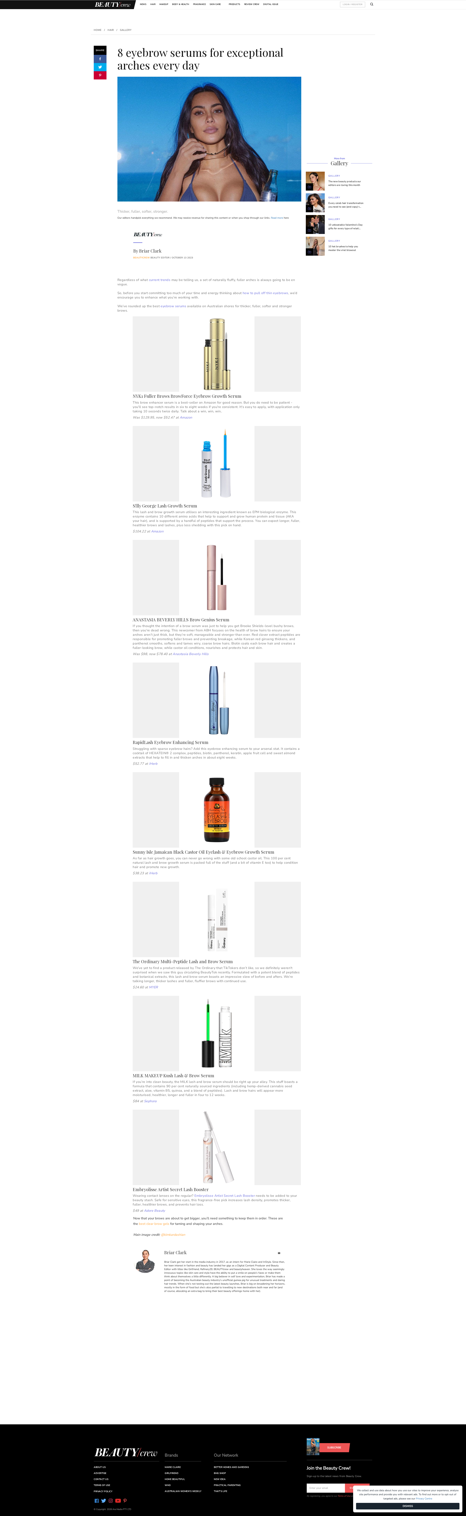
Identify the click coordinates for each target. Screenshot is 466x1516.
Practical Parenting (227, 1485)
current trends (160, 280)
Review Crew (251, 4)
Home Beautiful (175, 1479)
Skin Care (215, 4)
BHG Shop (220, 1473)
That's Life (220, 1491)
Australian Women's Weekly (183, 1491)
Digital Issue (270, 4)
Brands (171, 1455)
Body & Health (180, 4)
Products (234, 4)
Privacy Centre (424, 1498)
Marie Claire (173, 1467)
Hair (152, 4)
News (143, 4)
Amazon (186, 417)
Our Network (226, 1455)
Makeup (163, 4)
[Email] (279, 1253)
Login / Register (352, 4)
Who (168, 1485)
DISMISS (408, 1506)
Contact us (101, 1479)
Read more (277, 218)
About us (100, 1467)
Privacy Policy (103, 1491)
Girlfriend (171, 1473)
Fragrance (199, 4)
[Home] (112, 4)
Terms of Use (344, 1495)
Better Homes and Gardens (231, 1467)
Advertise (100, 1473)
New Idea (220, 1479)
